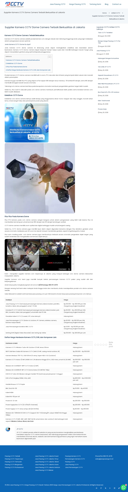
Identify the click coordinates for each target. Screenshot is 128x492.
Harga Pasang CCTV (32, 485)
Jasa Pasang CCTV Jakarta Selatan (47, 467)
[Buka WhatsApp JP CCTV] (124, 487)
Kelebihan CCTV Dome (14, 63)
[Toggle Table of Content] (48, 57)
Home (104, 13)
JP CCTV (20, 429)
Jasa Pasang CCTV (16, 485)
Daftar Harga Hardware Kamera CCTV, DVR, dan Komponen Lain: (29, 70)
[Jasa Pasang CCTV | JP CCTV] (14, 4)
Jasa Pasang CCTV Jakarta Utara (46, 465)
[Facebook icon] (101, 488)
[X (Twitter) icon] (105, 488)
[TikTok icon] (119, 488)
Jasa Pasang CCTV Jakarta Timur (46, 459)
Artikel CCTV (115, 13)
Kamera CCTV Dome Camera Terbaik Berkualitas (23, 60)
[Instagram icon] (114, 488)
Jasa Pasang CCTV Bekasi (44, 470)
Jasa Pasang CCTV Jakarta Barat (47, 462)
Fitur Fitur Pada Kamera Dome (17, 67)
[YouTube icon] (110, 488)
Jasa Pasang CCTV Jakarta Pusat (47, 456)
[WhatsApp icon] (96, 488)
